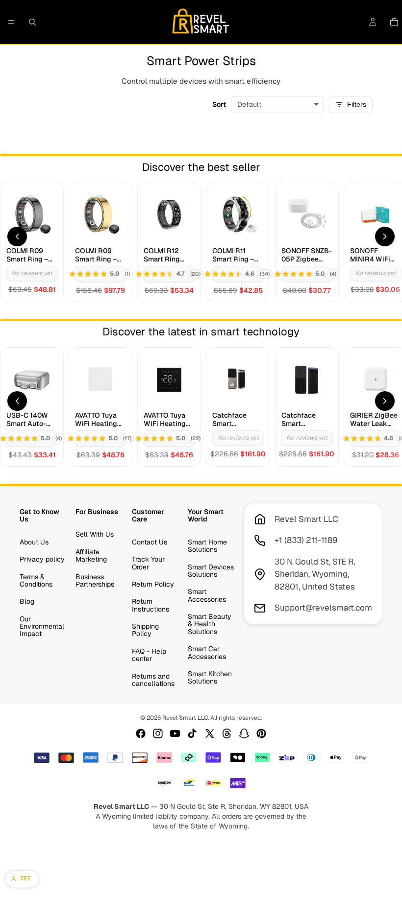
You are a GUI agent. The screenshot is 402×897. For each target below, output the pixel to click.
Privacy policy (42, 559)
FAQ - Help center (149, 655)
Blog (27, 601)
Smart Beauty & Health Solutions (209, 624)
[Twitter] (210, 733)
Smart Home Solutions (207, 545)
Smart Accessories (207, 595)
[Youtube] (175, 733)
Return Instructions (150, 605)
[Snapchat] (244, 733)
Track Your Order (148, 563)
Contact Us (149, 541)
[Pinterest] (261, 733)
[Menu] (11, 22)
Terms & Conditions (36, 580)
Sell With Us (94, 534)
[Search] (32, 22)
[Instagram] (158, 733)
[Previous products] (17, 236)
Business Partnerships (94, 580)
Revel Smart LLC (185, 718)
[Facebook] (141, 733)
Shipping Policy (145, 630)
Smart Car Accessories (207, 652)
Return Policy (153, 584)
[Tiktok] (192, 733)
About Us (34, 541)
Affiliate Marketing (91, 555)
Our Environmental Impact (42, 626)
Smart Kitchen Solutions (210, 677)
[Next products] (385, 236)
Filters (356, 104)
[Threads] (227, 733)
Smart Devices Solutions (211, 570)
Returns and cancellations (153, 679)
